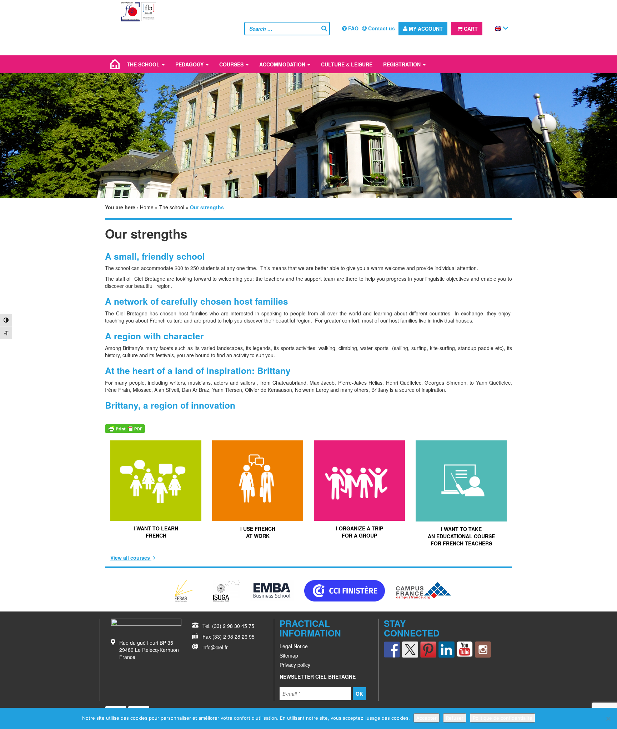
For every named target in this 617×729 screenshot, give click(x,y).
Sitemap (289, 655)
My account (425, 28)
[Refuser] (608, 718)
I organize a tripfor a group (359, 532)
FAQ (352, 28)
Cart (470, 28)
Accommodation (283, 64)
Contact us (381, 28)
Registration (402, 64)
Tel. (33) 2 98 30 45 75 (228, 625)
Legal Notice (294, 646)
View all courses (130, 557)
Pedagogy (190, 64)
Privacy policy (295, 664)
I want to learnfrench (156, 532)
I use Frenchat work (257, 532)
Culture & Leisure (346, 64)
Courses (232, 64)
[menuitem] (498, 28)
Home (147, 207)
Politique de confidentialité (502, 718)
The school (144, 64)
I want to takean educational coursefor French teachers (461, 536)
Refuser (454, 718)
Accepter (426, 718)
